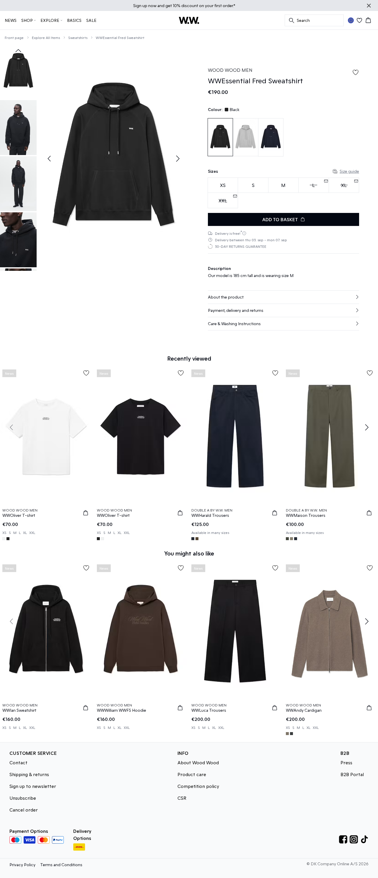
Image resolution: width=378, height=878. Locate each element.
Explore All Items (46, 37)
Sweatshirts (77, 37)
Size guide (349, 171)
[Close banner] (368, 5)
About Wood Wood (198, 762)
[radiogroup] (283, 193)
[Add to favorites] (355, 72)
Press (346, 762)
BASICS (74, 20)
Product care (191, 774)
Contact (18, 762)
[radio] (223, 185)
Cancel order (23, 809)
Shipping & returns (29, 774)
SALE (91, 20)
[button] (283, 297)
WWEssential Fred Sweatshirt (120, 37)
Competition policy (198, 786)
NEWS (11, 20)
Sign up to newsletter (32, 786)
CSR (181, 798)
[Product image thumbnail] (18, 71)
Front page (14, 37)
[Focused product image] (113, 158)
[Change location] (351, 20)
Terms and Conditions (61, 864)
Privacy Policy (22, 864)
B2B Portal (352, 774)
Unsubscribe (22, 798)
